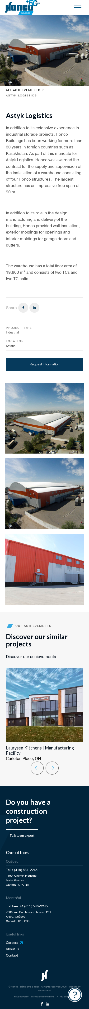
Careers (12, 942)
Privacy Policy (21, 996)
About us (12, 949)
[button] (77, 7)
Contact (12, 955)
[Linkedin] (34, 308)
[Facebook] (23, 308)
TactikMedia (44, 990)
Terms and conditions (42, 996)
